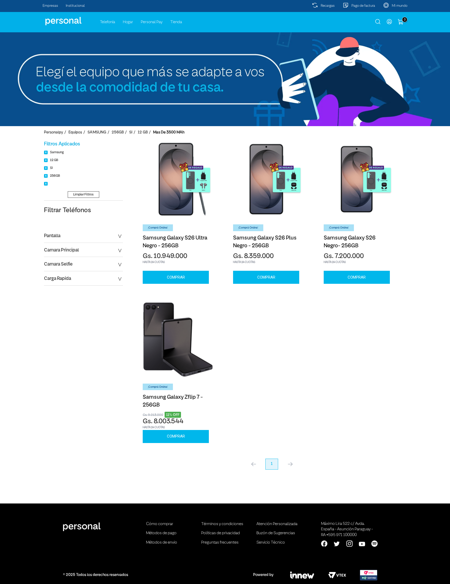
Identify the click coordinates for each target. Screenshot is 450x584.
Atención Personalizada (277, 524)
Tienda (176, 22)
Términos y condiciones (222, 524)
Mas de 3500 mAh (168, 132)
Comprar (176, 277)
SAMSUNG (97, 132)
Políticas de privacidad (220, 533)
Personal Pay (151, 22)
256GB (118, 132)
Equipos (75, 132)
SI (130, 132)
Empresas (50, 6)
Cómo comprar (159, 524)
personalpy (53, 132)
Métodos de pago (161, 533)
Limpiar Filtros (83, 194)
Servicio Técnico (271, 542)
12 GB (143, 132)
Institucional (75, 6)
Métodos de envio (161, 542)
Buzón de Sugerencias (276, 533)
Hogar (128, 22)
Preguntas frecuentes (220, 542)
